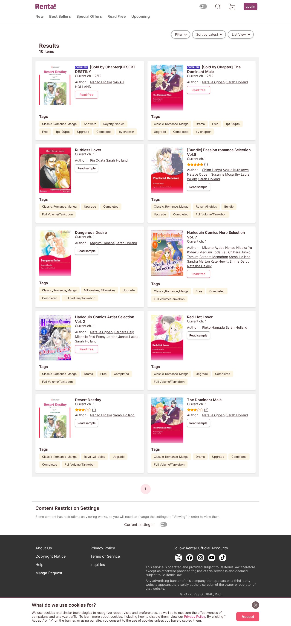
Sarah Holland (237, 82)
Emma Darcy (239, 261)
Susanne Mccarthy (225, 174)
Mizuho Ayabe (213, 247)
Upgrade (83, 131)
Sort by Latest (207, 34)
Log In (250, 6)
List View (239, 34)
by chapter (126, 131)
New (39, 16)
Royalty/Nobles (113, 124)
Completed (104, 131)
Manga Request (48, 573)
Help (39, 564)
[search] (218, 6)
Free (45, 131)
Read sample (87, 168)
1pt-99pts (63, 131)
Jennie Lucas (128, 337)
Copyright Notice (50, 556)
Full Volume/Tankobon (57, 214)
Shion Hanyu (212, 170)
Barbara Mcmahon (213, 257)
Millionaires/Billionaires (99, 290)
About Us (43, 548)
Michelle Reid (85, 337)
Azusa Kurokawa (236, 170)
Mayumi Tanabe (102, 243)
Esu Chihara (231, 252)
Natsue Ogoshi (213, 82)
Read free (86, 94)
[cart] (232, 6)
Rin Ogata (97, 160)
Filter (178, 34)
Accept (248, 616)
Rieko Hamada (213, 327)
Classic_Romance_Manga (59, 124)
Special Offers (89, 16)
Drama (200, 124)
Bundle (228, 206)
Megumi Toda (210, 252)
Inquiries (97, 564)
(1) (206, 164)
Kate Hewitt (220, 261)
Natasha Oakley (199, 266)
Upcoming (140, 16)
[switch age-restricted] (203, 6)
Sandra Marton (198, 261)
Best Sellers (60, 16)
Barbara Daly (124, 332)
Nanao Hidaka (101, 82)
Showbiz (90, 124)
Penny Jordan (106, 337)
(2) (206, 410)
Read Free (116, 16)
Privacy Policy (102, 548)
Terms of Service (105, 556)
